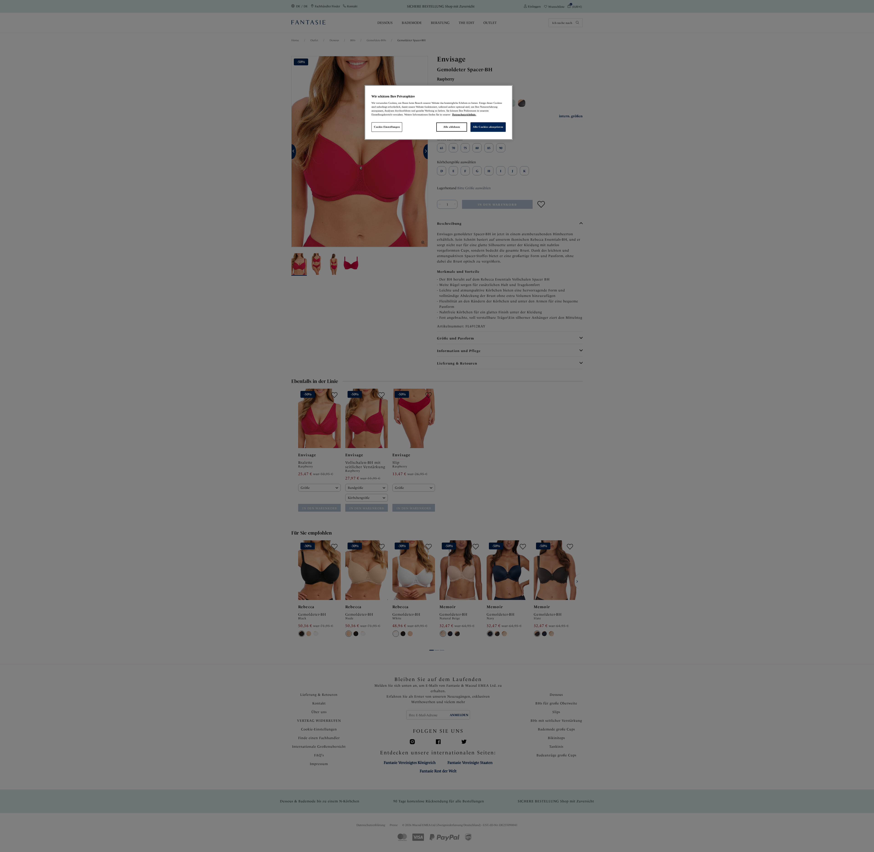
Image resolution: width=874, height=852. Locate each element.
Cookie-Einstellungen (387, 126)
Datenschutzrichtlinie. (464, 114)
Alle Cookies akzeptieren (488, 126)
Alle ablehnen (451, 126)
